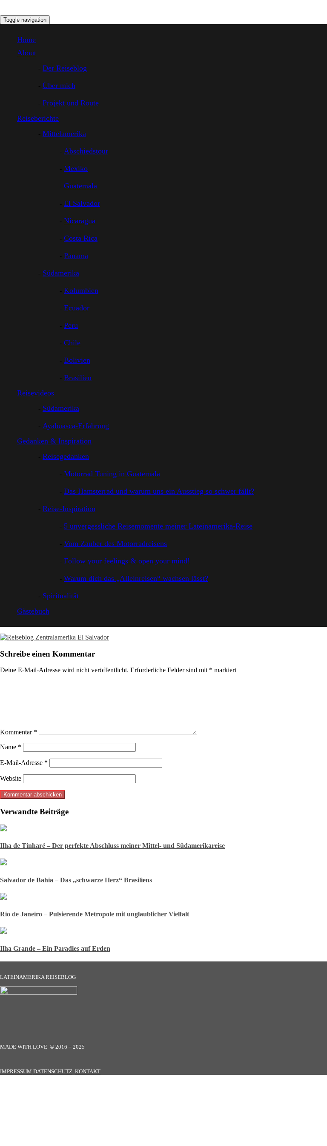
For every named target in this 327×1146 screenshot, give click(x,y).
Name (10, 747)
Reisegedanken (66, 456)
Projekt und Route (71, 103)
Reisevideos (35, 393)
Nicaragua (79, 220)
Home (26, 39)
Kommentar (18, 732)
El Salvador (82, 203)
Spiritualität (61, 595)
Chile (72, 342)
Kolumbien (81, 290)
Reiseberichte (38, 118)
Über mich (59, 85)
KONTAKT (87, 1071)
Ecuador (76, 308)
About (26, 52)
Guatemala (80, 186)
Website (10, 778)
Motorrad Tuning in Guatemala (112, 473)
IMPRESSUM (16, 1071)
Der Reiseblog (65, 68)
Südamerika (61, 273)
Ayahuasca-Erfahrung (76, 425)
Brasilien (78, 377)
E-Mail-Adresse (24, 762)
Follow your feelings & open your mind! (127, 561)
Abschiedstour (86, 151)
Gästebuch (33, 611)
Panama (76, 255)
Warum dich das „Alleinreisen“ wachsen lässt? (136, 578)
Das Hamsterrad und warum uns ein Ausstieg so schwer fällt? (159, 491)
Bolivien (77, 360)
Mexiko (76, 168)
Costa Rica (81, 238)
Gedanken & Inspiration (54, 441)
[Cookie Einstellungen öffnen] (64, 1142)
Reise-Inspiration (69, 508)
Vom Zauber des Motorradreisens (115, 543)
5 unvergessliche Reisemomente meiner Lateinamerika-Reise (158, 526)
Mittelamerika (64, 133)
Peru (71, 325)
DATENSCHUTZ (52, 1071)
